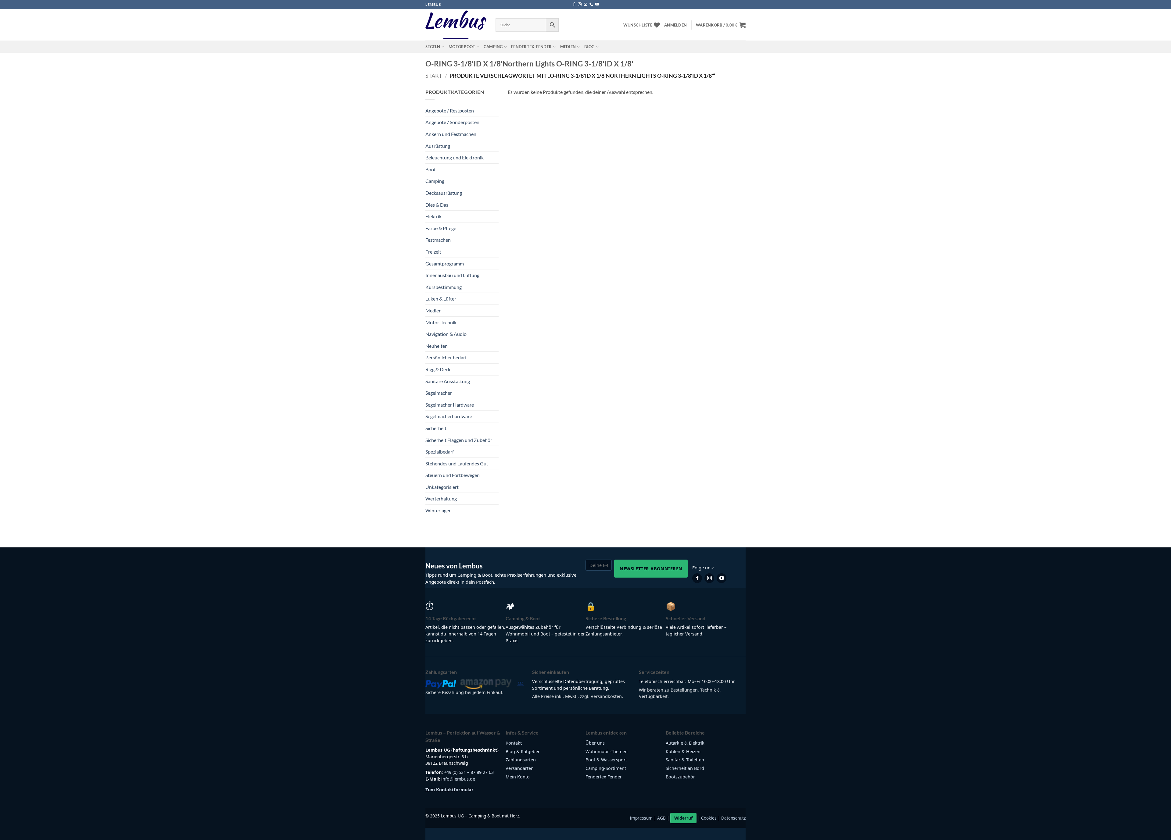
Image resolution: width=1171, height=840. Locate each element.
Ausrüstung (437, 146)
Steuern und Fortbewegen (452, 475)
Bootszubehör (680, 777)
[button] (675, 25)
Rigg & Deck (437, 369)
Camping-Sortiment (606, 768)
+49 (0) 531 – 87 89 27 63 (469, 772)
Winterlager (438, 510)
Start (433, 75)
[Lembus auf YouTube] (721, 578)
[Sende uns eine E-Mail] (585, 4)
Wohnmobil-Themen (607, 751)
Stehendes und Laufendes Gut (456, 463)
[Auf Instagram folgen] (580, 4)
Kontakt (514, 743)
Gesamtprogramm (444, 263)
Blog (589, 46)
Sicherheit (435, 428)
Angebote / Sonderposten (452, 122)
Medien (568, 46)
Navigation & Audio (446, 334)
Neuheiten (436, 346)
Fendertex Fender (604, 777)
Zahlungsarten (521, 760)
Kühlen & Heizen (683, 751)
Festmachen (438, 240)
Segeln (432, 46)
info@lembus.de (458, 779)
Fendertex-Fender (531, 46)
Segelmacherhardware (448, 416)
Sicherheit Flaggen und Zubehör (458, 440)
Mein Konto (518, 777)
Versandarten (520, 768)
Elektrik (433, 216)
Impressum (641, 818)
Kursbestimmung (443, 287)
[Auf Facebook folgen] (574, 4)
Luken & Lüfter (440, 298)
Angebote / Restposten (449, 110)
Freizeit (433, 251)
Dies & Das (436, 205)
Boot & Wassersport (606, 760)
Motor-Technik (441, 322)
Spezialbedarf (439, 451)
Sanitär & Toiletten (685, 760)
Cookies (709, 818)
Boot (430, 169)
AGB (661, 818)
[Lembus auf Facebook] (697, 578)
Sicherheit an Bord (685, 768)
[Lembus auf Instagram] (709, 578)
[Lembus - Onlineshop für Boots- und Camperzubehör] (455, 25)
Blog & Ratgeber (523, 751)
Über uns (595, 743)
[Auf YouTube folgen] (597, 4)
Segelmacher (438, 393)
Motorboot (462, 46)
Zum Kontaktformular (449, 789)
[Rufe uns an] (591, 4)
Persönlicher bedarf (446, 357)
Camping (493, 46)
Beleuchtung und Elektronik (454, 157)
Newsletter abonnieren (651, 568)
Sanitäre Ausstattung (447, 381)
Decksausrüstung (443, 193)
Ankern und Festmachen (450, 134)
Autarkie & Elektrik (685, 743)
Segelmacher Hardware (449, 405)
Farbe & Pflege (440, 228)
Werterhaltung (441, 498)
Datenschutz (733, 818)
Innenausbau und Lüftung (452, 275)
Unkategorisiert (442, 487)
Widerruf (683, 818)
